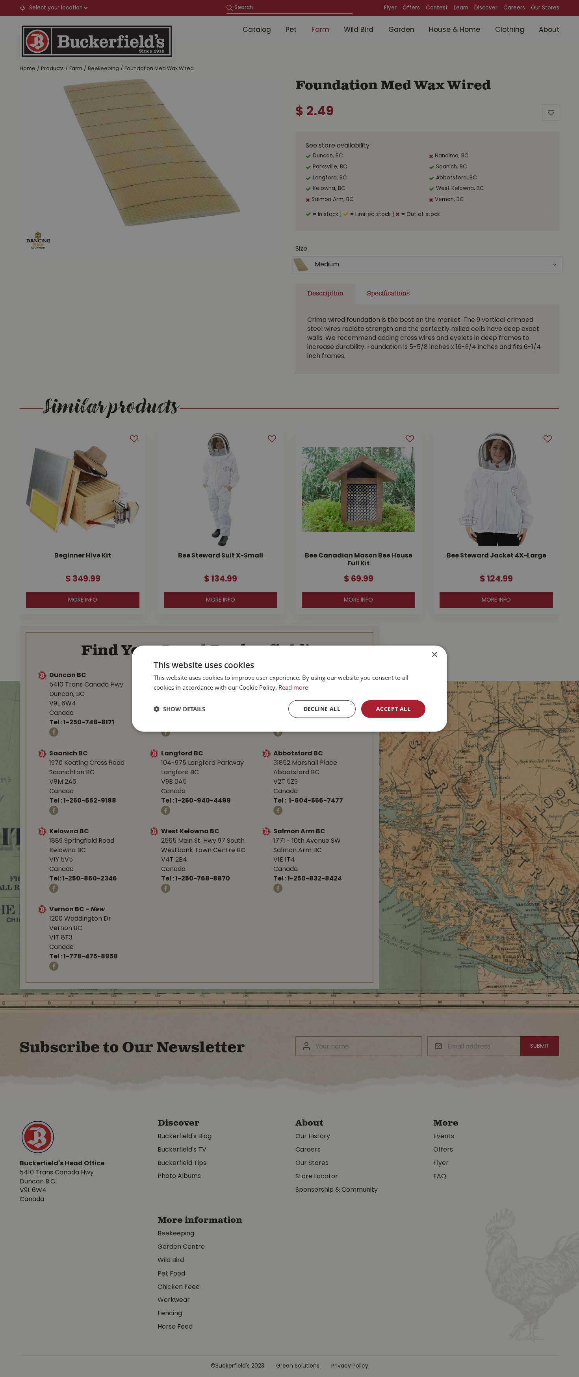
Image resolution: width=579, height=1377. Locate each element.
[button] (179, 709)
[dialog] (289, 689)
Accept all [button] (393, 708)
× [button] (434, 655)
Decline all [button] (322, 708)
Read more (293, 687)
